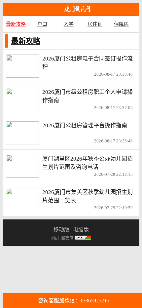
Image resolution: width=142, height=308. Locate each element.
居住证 (95, 24)
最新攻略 (16, 24)
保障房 (121, 24)
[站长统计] (83, 238)
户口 (42, 24)
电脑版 (81, 229)
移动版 (61, 229)
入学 (69, 24)
